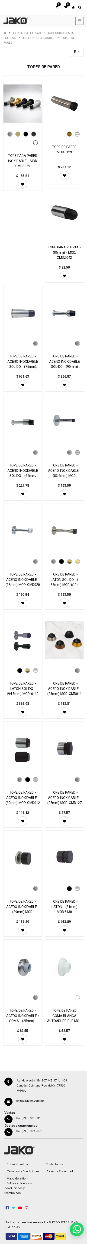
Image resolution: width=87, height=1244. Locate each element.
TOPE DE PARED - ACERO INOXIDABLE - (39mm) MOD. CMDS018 (22, 906)
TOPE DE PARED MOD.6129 (64, 149)
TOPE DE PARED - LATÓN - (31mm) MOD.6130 (64, 906)
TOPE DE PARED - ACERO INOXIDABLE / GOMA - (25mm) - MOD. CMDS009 (22, 1015)
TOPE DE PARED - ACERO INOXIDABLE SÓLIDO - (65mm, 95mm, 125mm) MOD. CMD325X (22, 470)
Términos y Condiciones (23, 1171)
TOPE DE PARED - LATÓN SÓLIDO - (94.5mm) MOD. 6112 (23, 688)
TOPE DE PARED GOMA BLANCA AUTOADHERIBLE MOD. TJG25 (64, 1015)
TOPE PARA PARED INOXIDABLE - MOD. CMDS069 (23, 161)
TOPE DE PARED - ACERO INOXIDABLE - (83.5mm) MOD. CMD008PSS (64, 470)
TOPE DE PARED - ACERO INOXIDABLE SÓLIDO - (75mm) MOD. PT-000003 (22, 361)
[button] (77, 52)
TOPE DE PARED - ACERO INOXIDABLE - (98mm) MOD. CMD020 (23, 579)
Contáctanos (54, 1164)
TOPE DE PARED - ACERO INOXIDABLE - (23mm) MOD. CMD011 (64, 688)
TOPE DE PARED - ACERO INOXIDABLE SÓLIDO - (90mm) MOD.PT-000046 (64, 361)
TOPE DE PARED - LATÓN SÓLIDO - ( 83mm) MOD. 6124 (64, 579)
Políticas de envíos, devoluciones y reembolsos (18, 1188)
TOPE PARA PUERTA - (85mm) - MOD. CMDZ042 (64, 252)
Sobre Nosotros (17, 1164)
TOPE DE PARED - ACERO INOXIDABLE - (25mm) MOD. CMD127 (64, 797)
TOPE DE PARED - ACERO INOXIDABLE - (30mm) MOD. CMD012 (23, 797)
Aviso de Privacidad (59, 1171)
